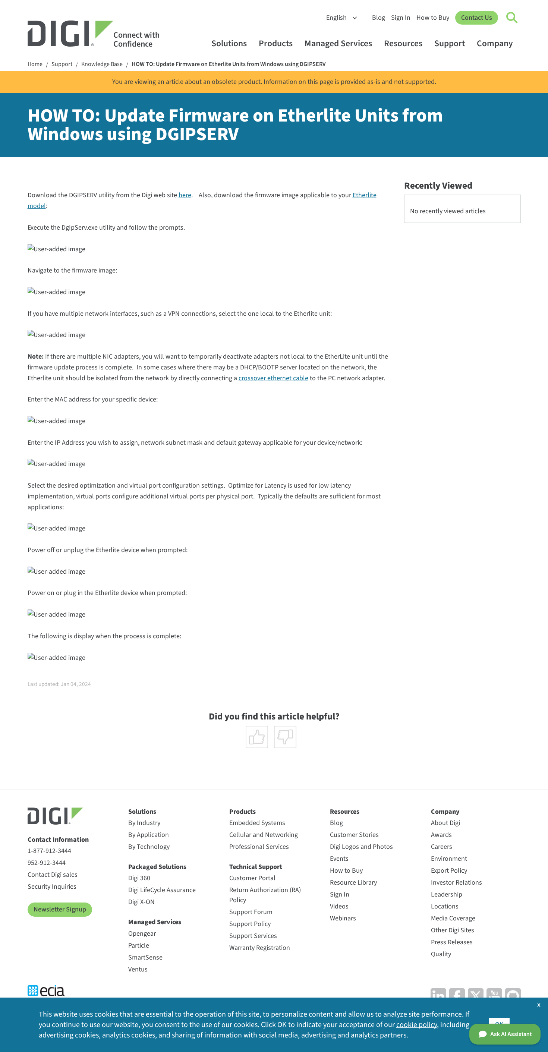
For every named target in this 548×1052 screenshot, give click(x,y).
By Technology (149, 846)
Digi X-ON (141, 902)
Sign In (400, 17)
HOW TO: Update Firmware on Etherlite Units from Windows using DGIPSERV (229, 64)
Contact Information (58, 839)
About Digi (445, 823)
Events (339, 858)
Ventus (138, 969)
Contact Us (476, 17)
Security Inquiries (52, 886)
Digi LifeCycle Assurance (162, 890)
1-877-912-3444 (49, 851)
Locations (445, 906)
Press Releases (452, 942)
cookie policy (416, 1025)
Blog (378, 17)
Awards (441, 835)
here (185, 195)
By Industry (144, 823)
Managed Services (338, 43)
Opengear (142, 933)
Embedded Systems (257, 823)
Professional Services (259, 846)
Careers (441, 846)
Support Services (253, 936)
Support (449, 43)
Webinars (343, 918)
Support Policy (250, 924)
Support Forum (251, 912)
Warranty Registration (259, 947)
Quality (441, 954)
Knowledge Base (102, 64)
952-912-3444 (47, 862)
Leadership (446, 894)
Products (276, 43)
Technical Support (255, 867)
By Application (148, 835)
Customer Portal (252, 878)
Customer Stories (354, 835)
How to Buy (432, 17)
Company (495, 43)
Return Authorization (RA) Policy (265, 895)
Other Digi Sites (452, 930)
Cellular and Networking (263, 835)
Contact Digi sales (53, 874)
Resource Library (353, 882)
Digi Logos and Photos (361, 846)
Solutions (229, 43)
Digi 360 (139, 878)
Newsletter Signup (60, 909)
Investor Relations (456, 882)
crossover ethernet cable (273, 378)
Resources (403, 43)
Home (35, 64)
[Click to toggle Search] (512, 18)
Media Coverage (453, 918)
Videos (339, 906)
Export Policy (449, 870)
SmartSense (145, 957)
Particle (138, 945)
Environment (449, 858)
